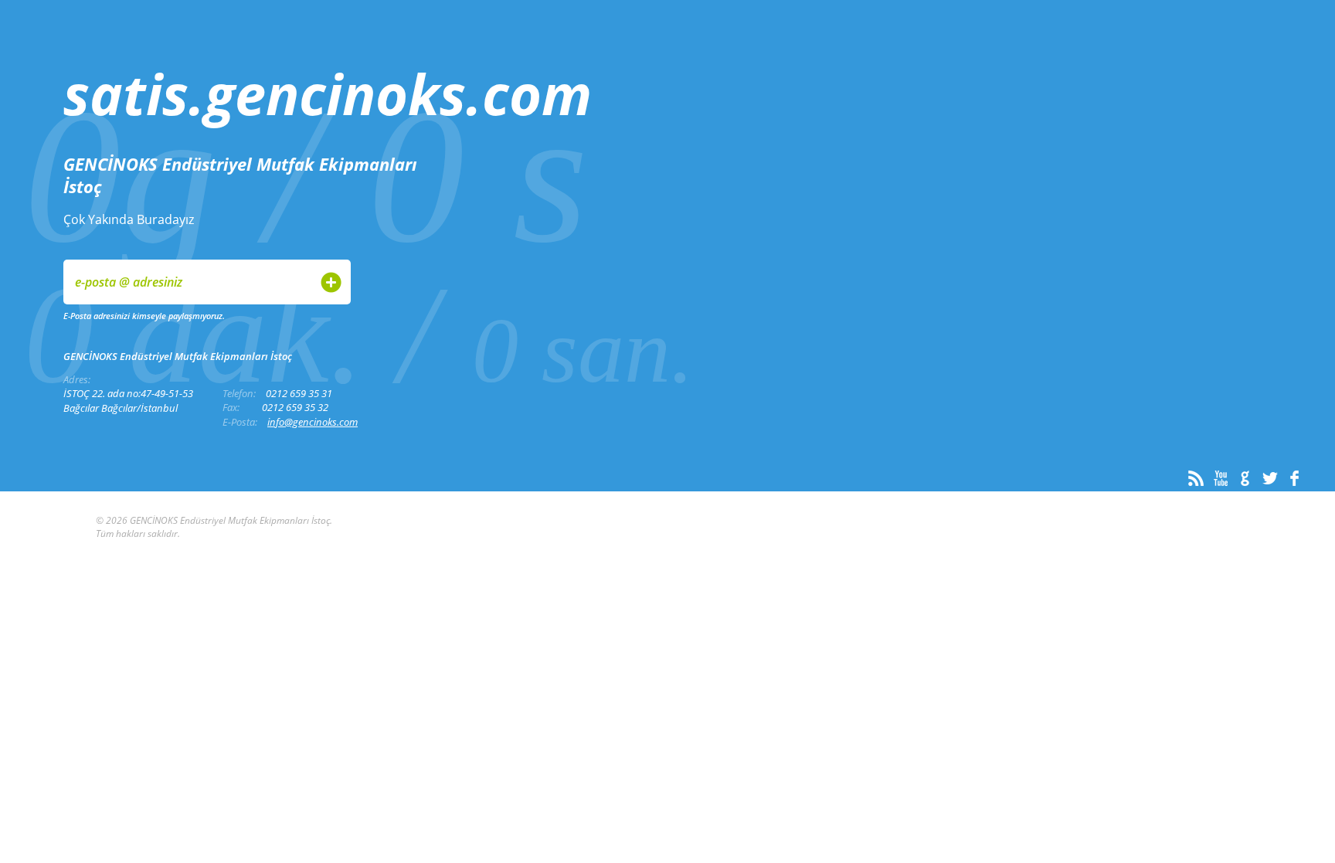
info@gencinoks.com (312, 422)
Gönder (331, 282)
